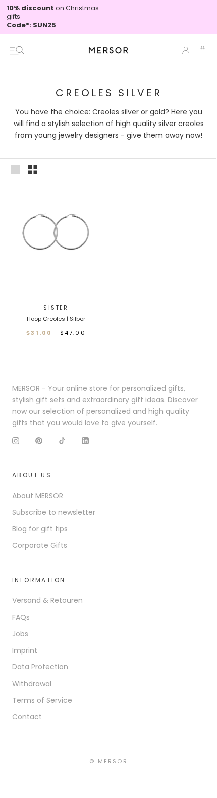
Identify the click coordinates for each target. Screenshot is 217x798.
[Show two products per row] (32, 169)
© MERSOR (108, 761)
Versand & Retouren (47, 600)
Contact (27, 717)
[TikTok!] (62, 440)
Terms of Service (42, 700)
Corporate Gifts (39, 545)
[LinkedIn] (85, 440)
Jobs (20, 634)
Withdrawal (31, 684)
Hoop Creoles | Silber (56, 319)
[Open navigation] (17, 50)
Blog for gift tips (40, 529)
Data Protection (40, 667)
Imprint (24, 650)
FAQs (21, 617)
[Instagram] (15, 440)
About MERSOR (37, 495)
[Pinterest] (38, 440)
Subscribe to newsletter (53, 512)
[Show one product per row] (15, 169)
